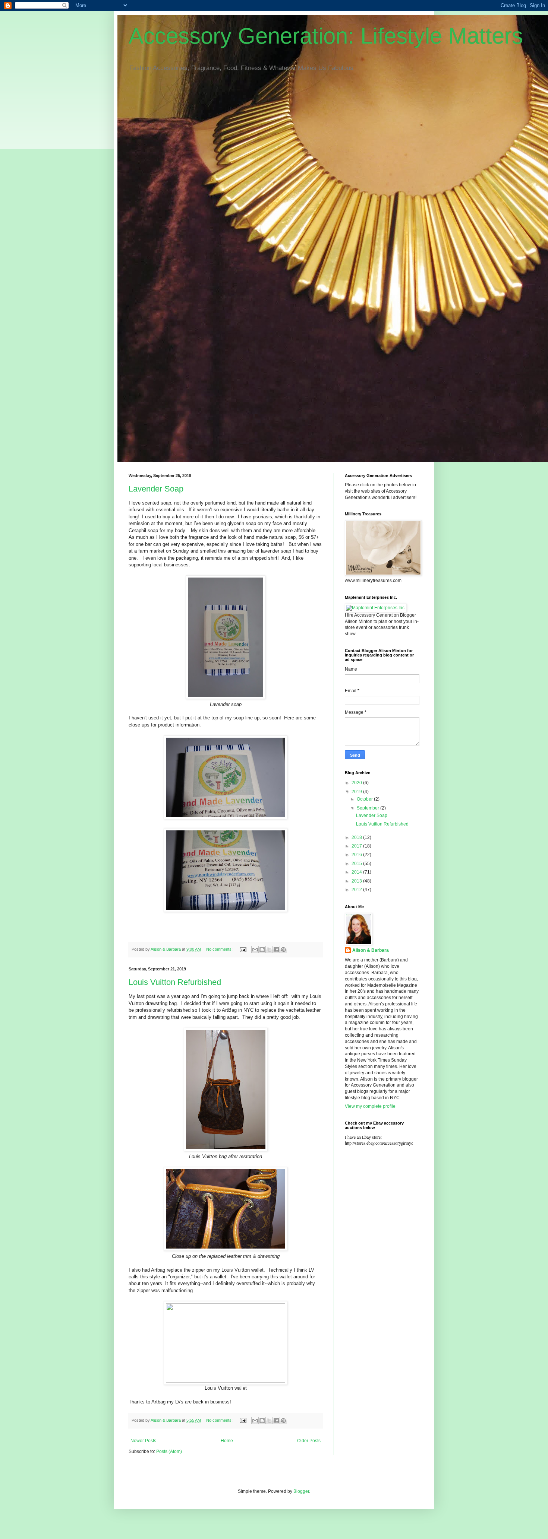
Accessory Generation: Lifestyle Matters (326, 35)
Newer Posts (143, 1440)
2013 (357, 881)
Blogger (301, 1491)
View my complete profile (370, 1106)
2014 (357, 872)
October (365, 799)
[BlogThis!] (262, 949)
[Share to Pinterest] (283, 949)
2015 (357, 863)
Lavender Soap (156, 488)
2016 (357, 854)
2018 (357, 837)
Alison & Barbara (370, 950)
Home (227, 1440)
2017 (357, 846)
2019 (357, 791)
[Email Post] (243, 949)
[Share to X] (269, 949)
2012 (357, 889)
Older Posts (309, 1440)
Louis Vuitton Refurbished (175, 982)
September (368, 808)
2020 (357, 782)
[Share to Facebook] (276, 949)
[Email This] (255, 949)
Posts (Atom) (169, 1451)
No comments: (220, 949)
